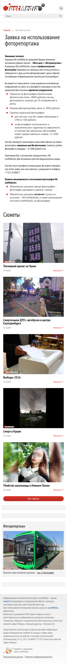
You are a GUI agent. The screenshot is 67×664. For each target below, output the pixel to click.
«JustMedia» (53, 607)
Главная (6, 30)
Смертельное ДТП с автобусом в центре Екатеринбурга (27, 321)
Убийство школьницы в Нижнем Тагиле (26, 485)
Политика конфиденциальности (38, 656)
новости (6, 601)
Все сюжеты (33, 498)
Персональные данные (13, 656)
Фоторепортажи (14, 526)
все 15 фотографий (45, 572)
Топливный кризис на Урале (19, 266)
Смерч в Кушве (12, 431)
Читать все (57, 270)
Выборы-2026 (12, 377)
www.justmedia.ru (52, 69)
